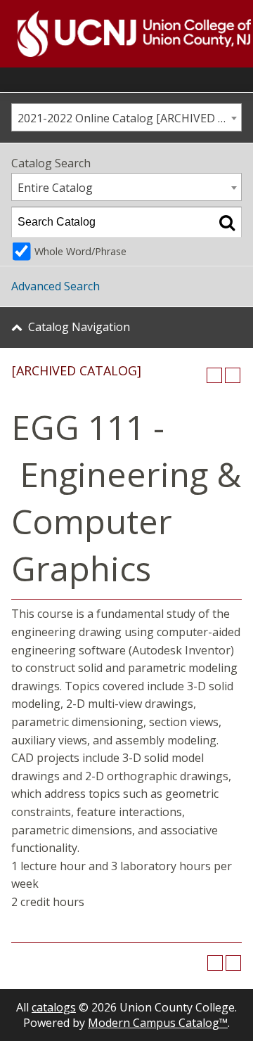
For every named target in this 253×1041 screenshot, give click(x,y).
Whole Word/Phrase (80, 251)
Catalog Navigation (79, 327)
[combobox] (126, 117)
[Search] (227, 222)
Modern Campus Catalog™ (158, 1022)
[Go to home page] (116, 34)
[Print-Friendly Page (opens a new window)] (214, 375)
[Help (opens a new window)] (232, 375)
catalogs (54, 1007)
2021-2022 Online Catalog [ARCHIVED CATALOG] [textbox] (129, 118)
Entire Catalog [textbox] (55, 187)
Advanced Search (55, 286)
